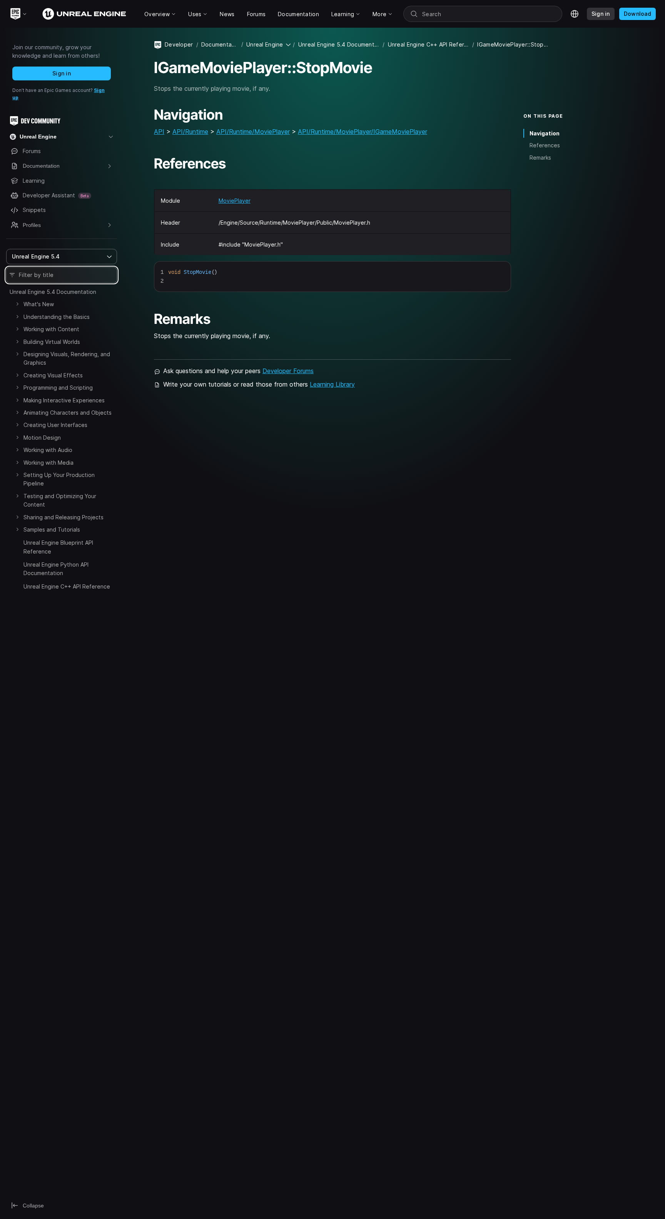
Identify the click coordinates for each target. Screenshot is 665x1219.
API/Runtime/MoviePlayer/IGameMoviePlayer (362, 131)
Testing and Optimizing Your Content (59, 500)
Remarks (540, 157)
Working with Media (48, 462)
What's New (38, 304)
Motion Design (42, 437)
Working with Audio (47, 450)
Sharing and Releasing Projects (63, 517)
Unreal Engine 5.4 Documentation (53, 291)
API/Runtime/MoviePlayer (253, 131)
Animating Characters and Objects (67, 412)
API (159, 131)
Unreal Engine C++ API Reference (66, 586)
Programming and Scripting (58, 387)
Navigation (545, 133)
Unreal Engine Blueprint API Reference (58, 546)
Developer (179, 44)
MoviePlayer (235, 200)
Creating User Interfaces (55, 425)
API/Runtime (190, 131)
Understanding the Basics (56, 317)
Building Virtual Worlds (51, 342)
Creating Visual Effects (53, 375)
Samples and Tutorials (51, 529)
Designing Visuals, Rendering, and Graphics (66, 358)
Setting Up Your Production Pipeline (59, 479)
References (545, 145)
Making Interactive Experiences (64, 400)
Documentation (219, 44)
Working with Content (51, 329)
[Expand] (17, 304)
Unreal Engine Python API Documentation (56, 568)
